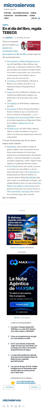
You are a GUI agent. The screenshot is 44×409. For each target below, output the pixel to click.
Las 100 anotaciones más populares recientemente (26, 382)
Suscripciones (21, 16)
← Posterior (8, 387)
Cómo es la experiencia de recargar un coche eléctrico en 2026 (23, 337)
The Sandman (12, 103)
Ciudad (9, 92)
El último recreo (13, 128)
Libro (6, 18)
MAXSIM (16, 318)
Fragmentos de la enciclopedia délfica (21, 117)
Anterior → (35, 387)
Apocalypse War (28, 191)
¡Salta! (34, 18)
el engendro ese (33, 172)
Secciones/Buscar (21, 13)
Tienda (32, 16)
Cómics (5, 25)
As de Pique (11, 81)
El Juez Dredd (12, 166)
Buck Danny (11, 146)
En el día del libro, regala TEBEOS (21, 30)
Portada (7, 13)
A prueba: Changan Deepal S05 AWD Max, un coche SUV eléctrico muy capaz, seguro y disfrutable (23, 329)
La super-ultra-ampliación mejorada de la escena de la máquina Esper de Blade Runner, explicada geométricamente (24, 358)
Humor (33, 13)
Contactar (8, 16)
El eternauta (11, 109)
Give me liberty (12, 61)
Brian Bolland (31, 177)
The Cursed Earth (13, 191)
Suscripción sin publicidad (17, 247)
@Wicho (9, 38)
